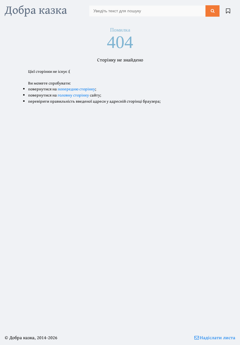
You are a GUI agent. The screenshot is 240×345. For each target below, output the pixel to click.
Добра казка (36, 9)
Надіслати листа (217, 337)
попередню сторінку (76, 89)
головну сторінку (73, 95)
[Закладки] (228, 11)
